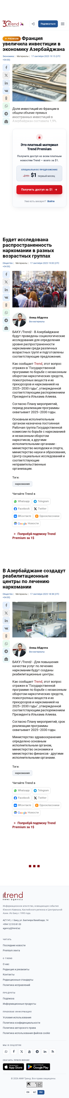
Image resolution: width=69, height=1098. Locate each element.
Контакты (9, 974)
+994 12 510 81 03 (12, 924)
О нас (6, 964)
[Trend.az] (13, 24)
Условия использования (17, 1017)
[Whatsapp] (6, 1052)
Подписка (8, 998)
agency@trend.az (11, 928)
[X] (21, 1052)
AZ (34, 1092)
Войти (50, 201)
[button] (6, 67)
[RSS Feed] (53, 1052)
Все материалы (37, 321)
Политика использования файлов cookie (26, 1033)
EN (28, 1092)
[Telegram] (37, 1052)
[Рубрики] (62, 23)
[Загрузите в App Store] (13, 1066)
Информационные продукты (19, 1003)
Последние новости (14, 945)
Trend (38, 363)
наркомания (22, 484)
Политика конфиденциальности (21, 1022)
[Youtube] (29, 1052)
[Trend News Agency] (13, 896)
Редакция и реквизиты (16, 969)
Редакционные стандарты (18, 979)
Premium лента (11, 950)
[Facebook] (14, 1052)
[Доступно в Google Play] (38, 1066)
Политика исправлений (16, 985)
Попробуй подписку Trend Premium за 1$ (34, 536)
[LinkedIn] (45, 1052)
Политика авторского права (19, 1027)
